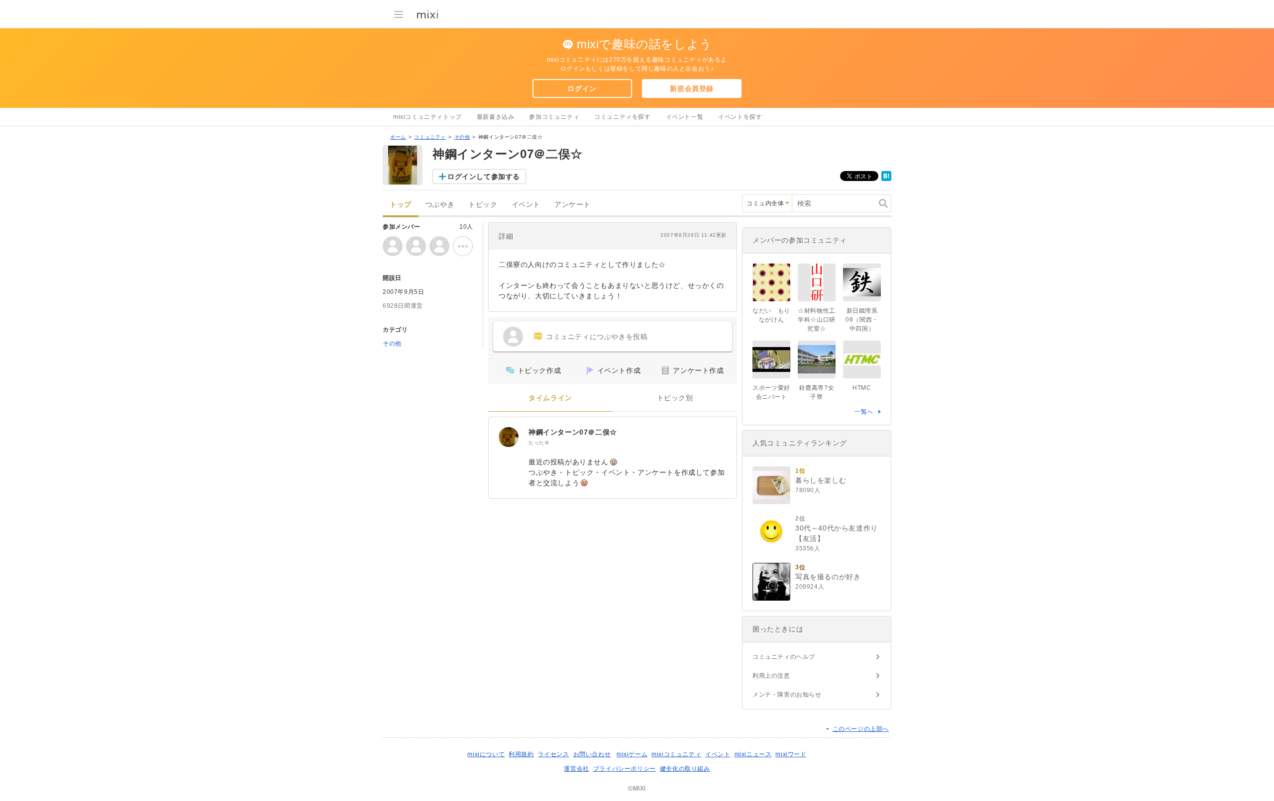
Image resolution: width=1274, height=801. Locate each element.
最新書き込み (496, 116)
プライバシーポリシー (624, 768)
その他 (462, 137)
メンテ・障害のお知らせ (787, 694)
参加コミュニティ (554, 116)
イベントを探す (740, 116)
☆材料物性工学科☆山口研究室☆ (817, 319)
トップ (401, 204)
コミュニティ (430, 137)
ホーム (398, 137)
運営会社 (576, 768)
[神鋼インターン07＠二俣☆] (509, 437)
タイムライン (550, 398)
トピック (482, 204)
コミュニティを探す (622, 116)
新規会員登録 (692, 88)
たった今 (539, 442)
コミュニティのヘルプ (783, 656)
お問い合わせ (592, 754)
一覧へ (863, 411)
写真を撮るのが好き (827, 577)
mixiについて (486, 754)
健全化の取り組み (685, 768)
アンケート (572, 204)
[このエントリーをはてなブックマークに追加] (886, 179)
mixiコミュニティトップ (427, 116)
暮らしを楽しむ (820, 480)
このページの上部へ (861, 728)
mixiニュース (753, 754)
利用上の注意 (771, 675)
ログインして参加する (483, 176)
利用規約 (521, 754)
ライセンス (553, 754)
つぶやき (439, 204)
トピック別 (675, 398)
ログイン (581, 88)
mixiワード (790, 754)
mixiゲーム (632, 754)
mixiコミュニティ (676, 754)
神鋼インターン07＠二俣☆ (573, 432)
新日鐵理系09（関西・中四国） (862, 319)
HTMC (861, 387)
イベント (526, 204)
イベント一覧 (685, 116)
